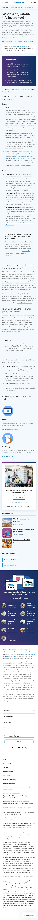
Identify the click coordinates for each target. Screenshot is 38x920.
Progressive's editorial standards (17, 46)
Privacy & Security (8, 771)
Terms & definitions (10, 559)
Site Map (5, 760)
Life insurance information (20, 89)
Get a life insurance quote (10, 429)
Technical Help (7, 767)
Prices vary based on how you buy (24, 803)
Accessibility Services (9, 763)
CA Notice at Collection (9, 779)
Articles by (16, 7)
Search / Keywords (14, 736)
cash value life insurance (24, 303)
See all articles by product (19, 598)
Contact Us (6, 756)
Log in (34, 2)
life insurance (22, 506)
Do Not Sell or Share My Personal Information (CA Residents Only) (17, 788)
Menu (6, 2)
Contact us (19, 865)
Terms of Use (6, 775)
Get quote (30, 915)
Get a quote (19, 497)
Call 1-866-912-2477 (8, 456)
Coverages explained (10, 565)
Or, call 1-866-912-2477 (19, 503)
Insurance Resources (9, 783)
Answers (5, 7)
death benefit (23, 135)
